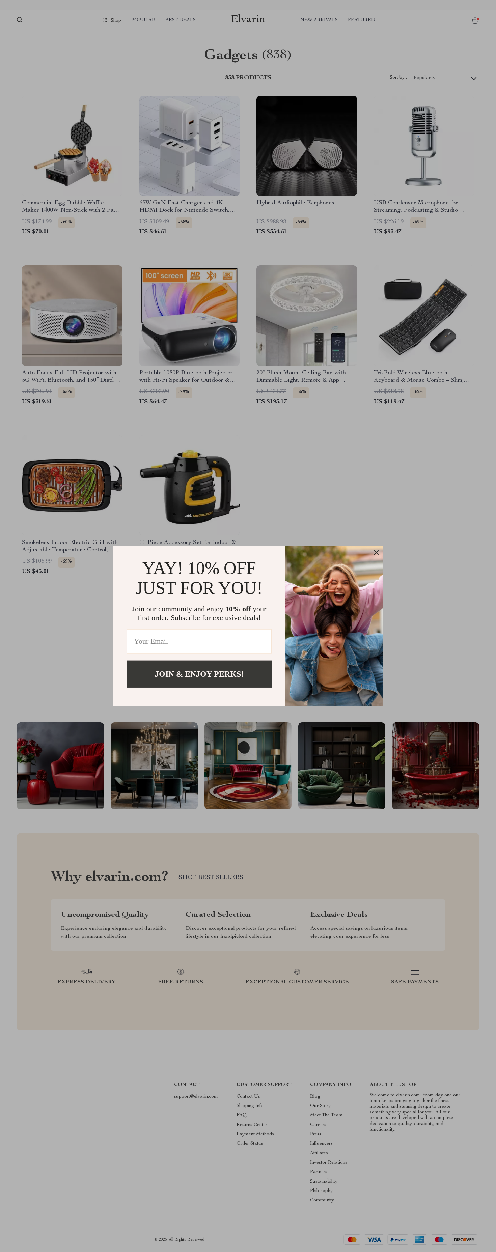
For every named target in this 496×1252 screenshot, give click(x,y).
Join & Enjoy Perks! (199, 673)
